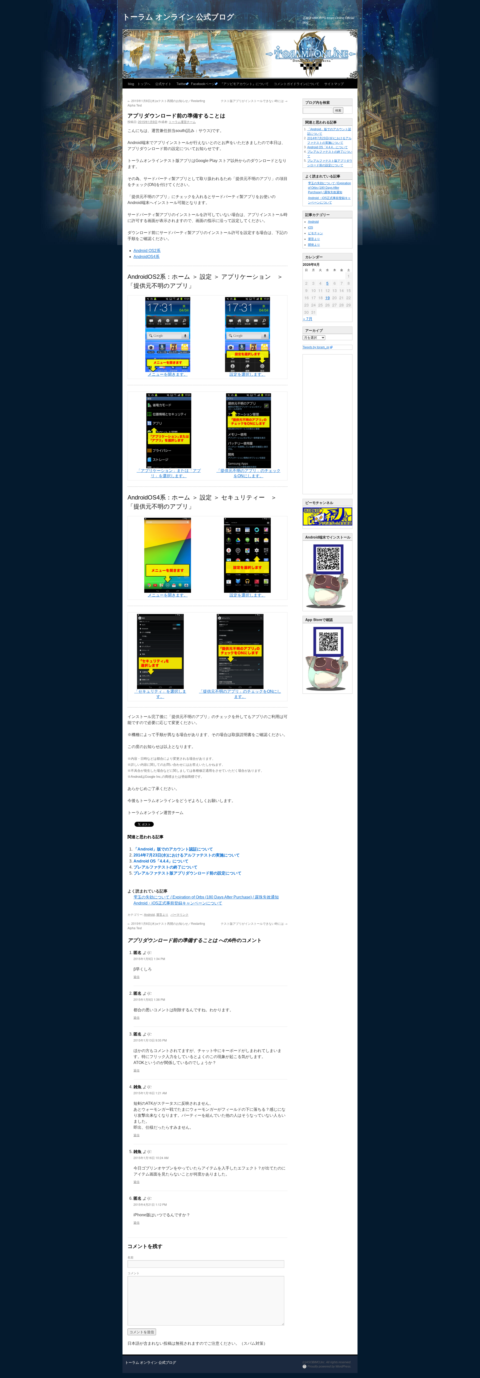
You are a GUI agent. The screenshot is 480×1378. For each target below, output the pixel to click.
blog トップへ (139, 83)
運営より (162, 914)
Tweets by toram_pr (316, 347)
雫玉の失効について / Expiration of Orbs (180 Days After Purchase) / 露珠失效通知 (206, 897)
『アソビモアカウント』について (244, 83)
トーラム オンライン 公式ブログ (178, 16)
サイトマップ (334, 83)
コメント (134, 1273)
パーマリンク (179, 914)
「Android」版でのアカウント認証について (173, 849)
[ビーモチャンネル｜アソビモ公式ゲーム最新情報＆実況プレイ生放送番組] (327, 517)
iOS (310, 227)
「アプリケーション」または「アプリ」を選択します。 (169, 473)
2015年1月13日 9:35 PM (150, 1040)
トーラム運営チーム (182, 122)
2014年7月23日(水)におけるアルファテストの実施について (187, 855)
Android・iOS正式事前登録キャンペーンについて (178, 903)
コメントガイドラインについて (296, 83)
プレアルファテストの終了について (166, 867)
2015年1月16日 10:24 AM (151, 1158)
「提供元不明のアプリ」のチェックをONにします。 (248, 473)
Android (149, 914)
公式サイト (163, 83)
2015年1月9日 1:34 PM (149, 958)
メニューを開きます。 (168, 374)
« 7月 (307, 319)
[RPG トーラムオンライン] (327, 610)
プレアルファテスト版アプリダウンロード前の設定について (188, 873)
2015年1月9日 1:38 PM (149, 999)
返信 (137, 976)
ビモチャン (315, 233)
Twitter (181, 83)
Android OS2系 (147, 250)
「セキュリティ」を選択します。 (160, 694)
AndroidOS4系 (147, 256)
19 (327, 297)
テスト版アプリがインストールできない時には (254, 100)
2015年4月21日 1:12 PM (150, 1204)
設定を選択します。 (248, 374)
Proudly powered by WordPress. (329, 1366)
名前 (131, 1257)
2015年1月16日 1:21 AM (150, 1093)
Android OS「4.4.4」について (161, 861)
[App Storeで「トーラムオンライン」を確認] (327, 692)
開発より (314, 244)
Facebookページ (203, 83)
